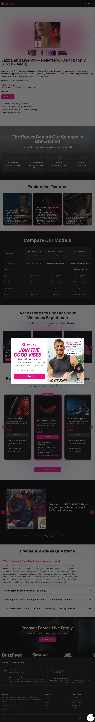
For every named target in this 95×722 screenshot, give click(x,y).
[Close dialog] (81, 340)
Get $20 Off (29, 376)
